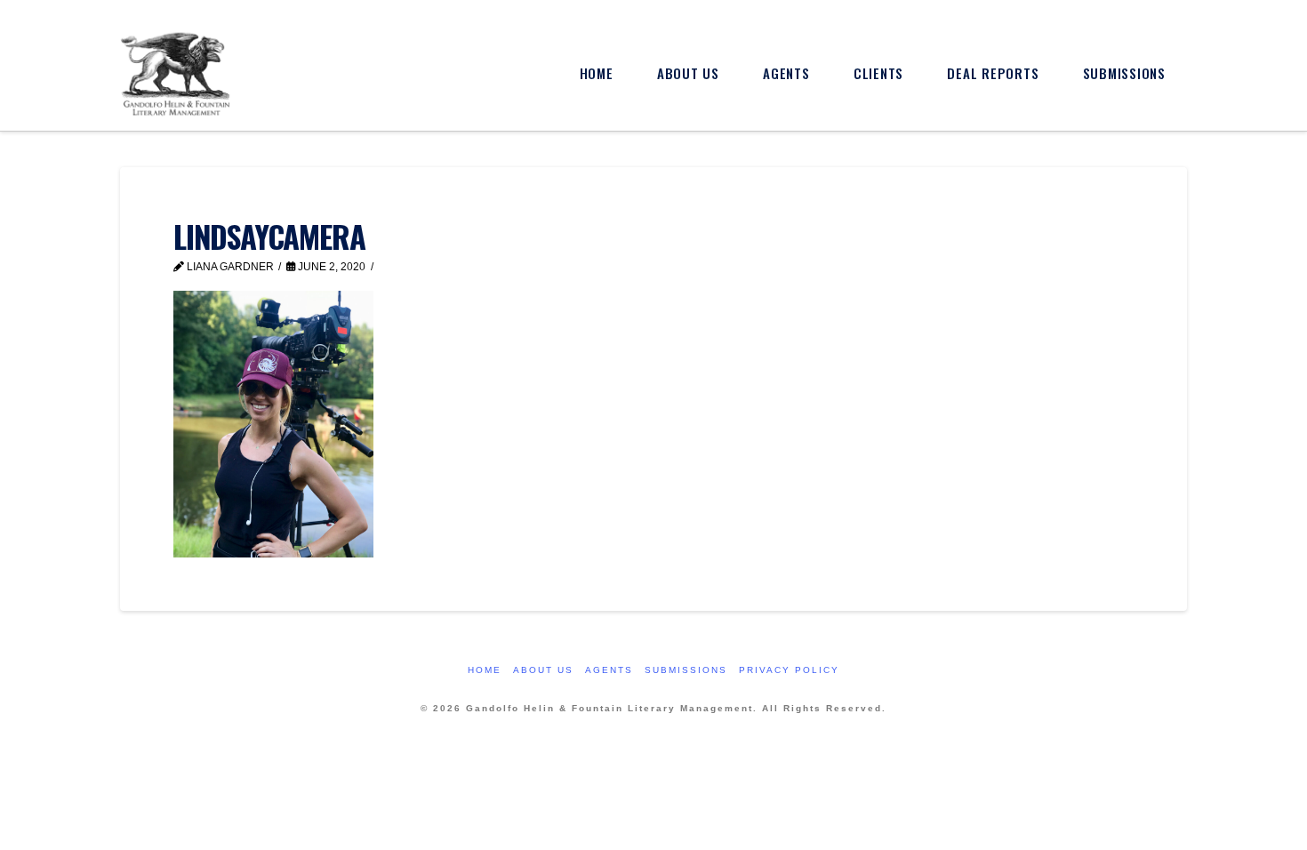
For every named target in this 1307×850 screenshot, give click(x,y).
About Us (543, 670)
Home (484, 670)
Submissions (686, 670)
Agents (609, 670)
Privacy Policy (789, 670)
